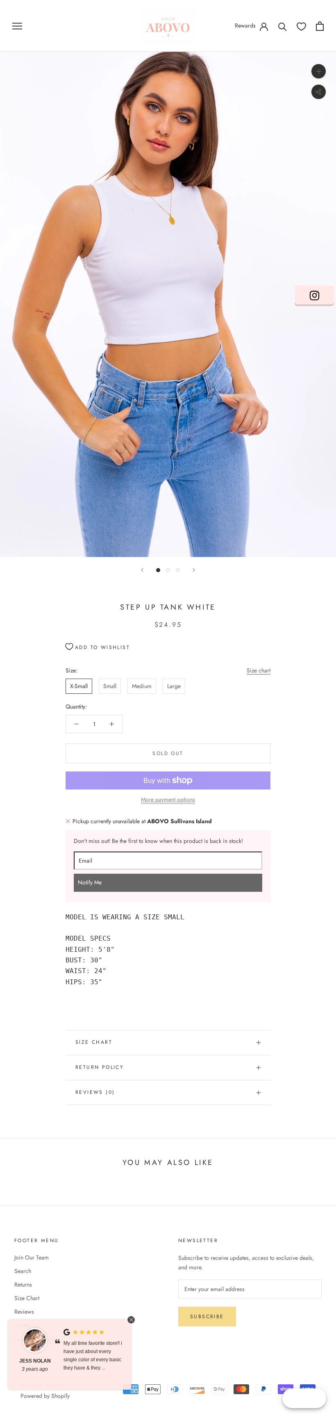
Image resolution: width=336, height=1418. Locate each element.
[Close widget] (131, 1319)
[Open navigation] (17, 25)
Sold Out (167, 753)
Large (174, 686)
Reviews (24, 1312)
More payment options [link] (168, 799)
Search (22, 1271)
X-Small (79, 686)
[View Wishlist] (301, 26)
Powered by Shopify (45, 1396)
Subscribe (207, 1316)
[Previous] (142, 570)
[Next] (194, 570)
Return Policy (99, 1067)
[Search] (282, 26)
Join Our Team (31, 1257)
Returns (23, 1284)
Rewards (245, 25)
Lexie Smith (51, 1361)
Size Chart (93, 1042)
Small (109, 686)
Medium (142, 686)
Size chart (258, 670)
